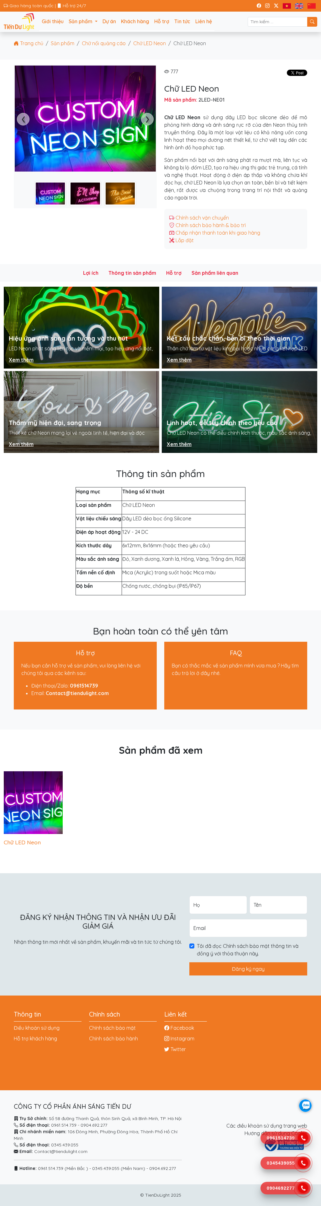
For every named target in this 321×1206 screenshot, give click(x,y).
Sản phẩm (62, 43)
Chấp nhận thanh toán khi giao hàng (218, 233)
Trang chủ (31, 43)
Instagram (182, 1038)
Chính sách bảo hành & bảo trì (211, 225)
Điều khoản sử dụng (37, 1028)
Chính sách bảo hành (113, 1038)
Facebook (182, 1028)
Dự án (109, 21)
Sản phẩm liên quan (215, 273)
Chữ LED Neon (149, 43)
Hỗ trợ (161, 21)
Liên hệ (203, 21)
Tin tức (182, 21)
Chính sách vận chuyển (202, 218)
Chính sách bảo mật (112, 1028)
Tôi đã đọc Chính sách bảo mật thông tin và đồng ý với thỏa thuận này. (247, 950)
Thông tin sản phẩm (132, 273)
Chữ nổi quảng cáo (104, 43)
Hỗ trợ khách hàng (35, 1038)
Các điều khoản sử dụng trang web (266, 1126)
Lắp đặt (185, 240)
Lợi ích (90, 273)
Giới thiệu (53, 21)
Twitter (178, 1049)
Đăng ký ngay (248, 969)
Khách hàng (135, 21)
